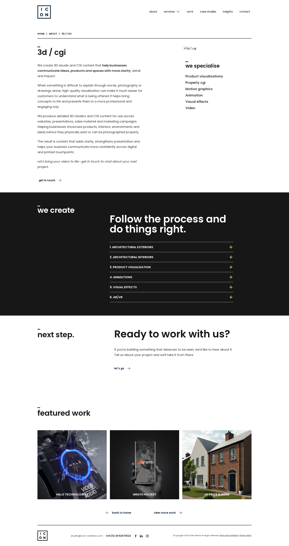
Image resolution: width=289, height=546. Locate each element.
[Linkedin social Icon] (141, 536)
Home (40, 33)
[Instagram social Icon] (147, 536)
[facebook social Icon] (135, 536)
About (53, 33)
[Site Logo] (44, 12)
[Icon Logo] (42, 536)
